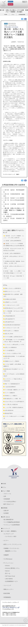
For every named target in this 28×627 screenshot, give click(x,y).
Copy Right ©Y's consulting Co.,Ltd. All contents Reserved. (14, 625)
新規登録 (10, 4)
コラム (12, 14)
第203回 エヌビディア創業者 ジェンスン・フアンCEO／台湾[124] (14, 236)
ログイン (10, 1)
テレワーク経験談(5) (9, 392)
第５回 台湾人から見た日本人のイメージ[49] (14, 267)
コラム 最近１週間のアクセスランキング (13, 231)
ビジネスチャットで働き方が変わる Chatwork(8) (13, 379)
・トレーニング (6, 585)
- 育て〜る (7, 573)
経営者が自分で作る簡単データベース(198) (13, 370)
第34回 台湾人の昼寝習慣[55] (12, 253)
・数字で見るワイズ (8, 504)
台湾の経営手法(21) (9, 322)
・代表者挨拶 (6, 499)
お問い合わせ (6, 517)
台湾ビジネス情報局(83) (10, 347)
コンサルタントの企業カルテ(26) (12, 353)
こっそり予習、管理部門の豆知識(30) (13, 407)
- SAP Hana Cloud (9, 576)
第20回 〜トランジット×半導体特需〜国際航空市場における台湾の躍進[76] (14, 244)
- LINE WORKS (8, 578)
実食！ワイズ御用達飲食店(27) (12, 383)
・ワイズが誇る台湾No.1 (9, 501)
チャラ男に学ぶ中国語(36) (11, 404)
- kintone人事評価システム (12, 568)
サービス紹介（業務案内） (9, 531)
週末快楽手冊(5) (8, 413)
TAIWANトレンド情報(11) (10, 395)
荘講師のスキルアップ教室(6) (11, 361)
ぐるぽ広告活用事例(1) (10, 386)
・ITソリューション (7, 563)
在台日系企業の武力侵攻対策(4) (12, 324)
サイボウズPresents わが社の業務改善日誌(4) (14, 375)
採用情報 (4, 508)
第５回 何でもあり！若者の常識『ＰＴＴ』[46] (14, 277)
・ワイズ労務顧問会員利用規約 (11, 522)
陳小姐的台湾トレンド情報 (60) (12, 398)
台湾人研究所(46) (8, 410)
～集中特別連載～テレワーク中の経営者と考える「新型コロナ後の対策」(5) (14, 340)
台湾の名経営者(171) (9, 319)
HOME (5, 14)
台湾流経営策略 (22, 14)
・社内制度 (5, 513)
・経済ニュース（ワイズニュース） (12, 544)
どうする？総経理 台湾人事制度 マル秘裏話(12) (14, 365)
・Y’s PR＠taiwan (7, 559)
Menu (24, 1)
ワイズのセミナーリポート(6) (11, 327)
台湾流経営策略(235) (9, 316)
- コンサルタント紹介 (10, 536)
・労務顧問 (5, 555)
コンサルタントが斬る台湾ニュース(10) (14, 344)
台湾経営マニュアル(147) (10, 302)
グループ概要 (6, 491)
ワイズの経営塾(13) (9, 350)
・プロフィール (6, 493)
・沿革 (4, 496)
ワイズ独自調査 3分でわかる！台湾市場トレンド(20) (14, 312)
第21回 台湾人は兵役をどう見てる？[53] (13, 257)
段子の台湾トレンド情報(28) (11, 330)
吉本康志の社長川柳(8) (10, 299)
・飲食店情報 (6, 593)
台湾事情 (13, 23)
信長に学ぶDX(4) (8, 333)
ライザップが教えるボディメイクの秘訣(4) (14, 417)
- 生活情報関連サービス (11, 581)
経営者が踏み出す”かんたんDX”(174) (13, 308)
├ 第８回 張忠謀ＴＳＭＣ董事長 (13, 198)
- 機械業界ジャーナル (10, 551)
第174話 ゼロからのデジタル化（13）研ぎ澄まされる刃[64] (14, 249)
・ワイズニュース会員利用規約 (11, 525)
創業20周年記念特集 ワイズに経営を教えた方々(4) (14, 357)
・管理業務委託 (6, 597)
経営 (9, 23)
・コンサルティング (8, 534)
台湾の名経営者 (15, 27)
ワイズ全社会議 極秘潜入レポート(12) (14, 389)
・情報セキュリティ (8, 589)
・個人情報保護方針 (8, 519)
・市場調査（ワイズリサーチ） (11, 548)
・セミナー (5, 540)
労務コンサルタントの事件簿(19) (12, 288)
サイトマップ (6, 528)
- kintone (7, 565)
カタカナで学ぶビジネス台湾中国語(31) (14, 401)
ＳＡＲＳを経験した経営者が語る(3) (13, 336)
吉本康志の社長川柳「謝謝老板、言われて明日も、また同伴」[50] (14, 262)
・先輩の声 (5, 510)
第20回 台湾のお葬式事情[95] (13, 240)
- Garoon (7, 571)
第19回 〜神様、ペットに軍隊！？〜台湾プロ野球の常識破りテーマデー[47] (14, 272)
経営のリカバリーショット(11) (12, 291)
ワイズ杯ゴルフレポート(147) (11, 305)
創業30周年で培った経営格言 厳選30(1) (13, 295)
